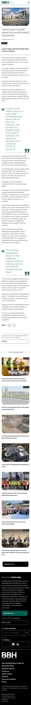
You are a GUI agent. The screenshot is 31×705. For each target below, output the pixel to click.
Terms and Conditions (9, 679)
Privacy (4, 682)
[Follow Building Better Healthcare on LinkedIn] (17, 645)
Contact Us (5, 671)
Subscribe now (9, 564)
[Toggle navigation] (28, 2)
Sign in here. (16, 618)
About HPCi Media (8, 666)
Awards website (7, 674)
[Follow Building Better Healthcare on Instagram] (13, 645)
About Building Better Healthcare (13, 663)
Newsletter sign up (8, 668)
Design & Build (4, 43)
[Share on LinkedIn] (9, 325)
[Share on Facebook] (14, 325)
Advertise (5, 676)
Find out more (6, 622)
